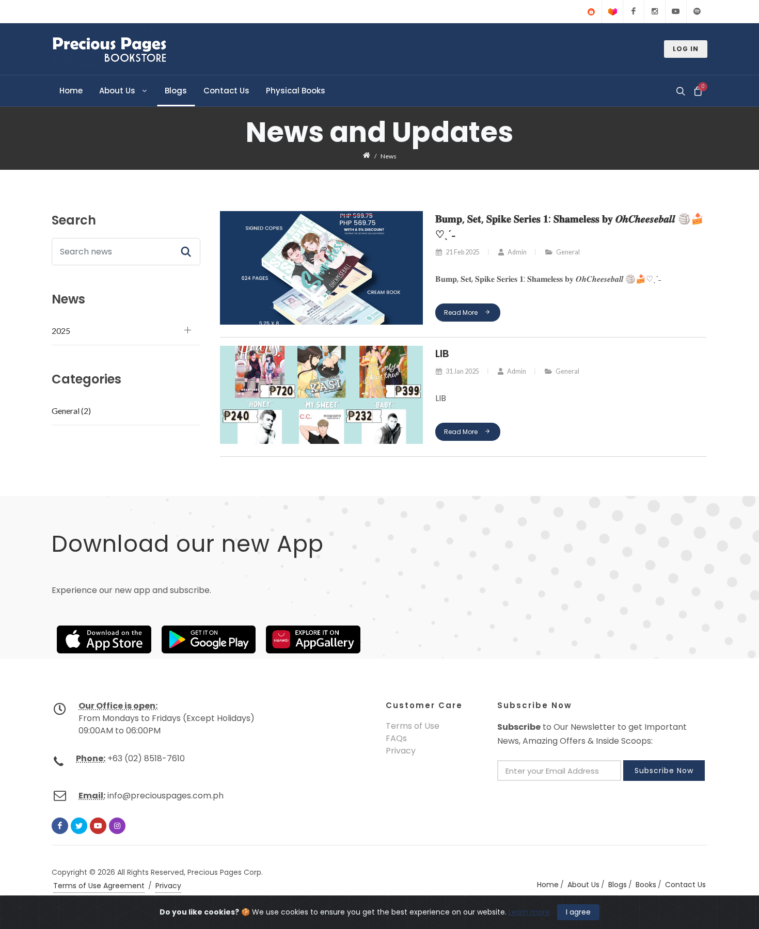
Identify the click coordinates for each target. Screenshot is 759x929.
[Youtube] (676, 11)
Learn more (529, 912)
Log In (686, 48)
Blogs (617, 884)
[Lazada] (612, 11)
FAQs (396, 738)
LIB (442, 353)
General (567, 252)
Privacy (401, 751)
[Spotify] (697, 11)
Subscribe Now (664, 770)
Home (548, 884)
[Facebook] (633, 11)
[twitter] (79, 826)
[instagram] (117, 826)
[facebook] (60, 826)
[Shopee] (591, 11)
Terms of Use (412, 726)
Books (646, 884)
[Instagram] (654, 11)
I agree (578, 912)
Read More (461, 312)
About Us (583, 884)
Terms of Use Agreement (99, 885)
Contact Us (685, 884)
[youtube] (98, 826)
